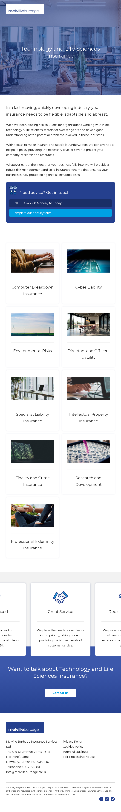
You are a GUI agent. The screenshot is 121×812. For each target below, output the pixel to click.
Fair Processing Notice (79, 757)
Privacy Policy (73, 741)
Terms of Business (76, 752)
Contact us (60, 693)
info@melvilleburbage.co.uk (26, 772)
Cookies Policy (73, 746)
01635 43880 (27, 203)
